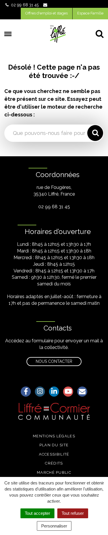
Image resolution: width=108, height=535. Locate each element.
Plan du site (54, 445)
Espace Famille (90, 13)
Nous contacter (54, 361)
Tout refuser (73, 513)
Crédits (54, 463)
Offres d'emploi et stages (46, 13)
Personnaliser (54, 525)
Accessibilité (54, 454)
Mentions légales (54, 436)
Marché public (54, 472)
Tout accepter (37, 513)
